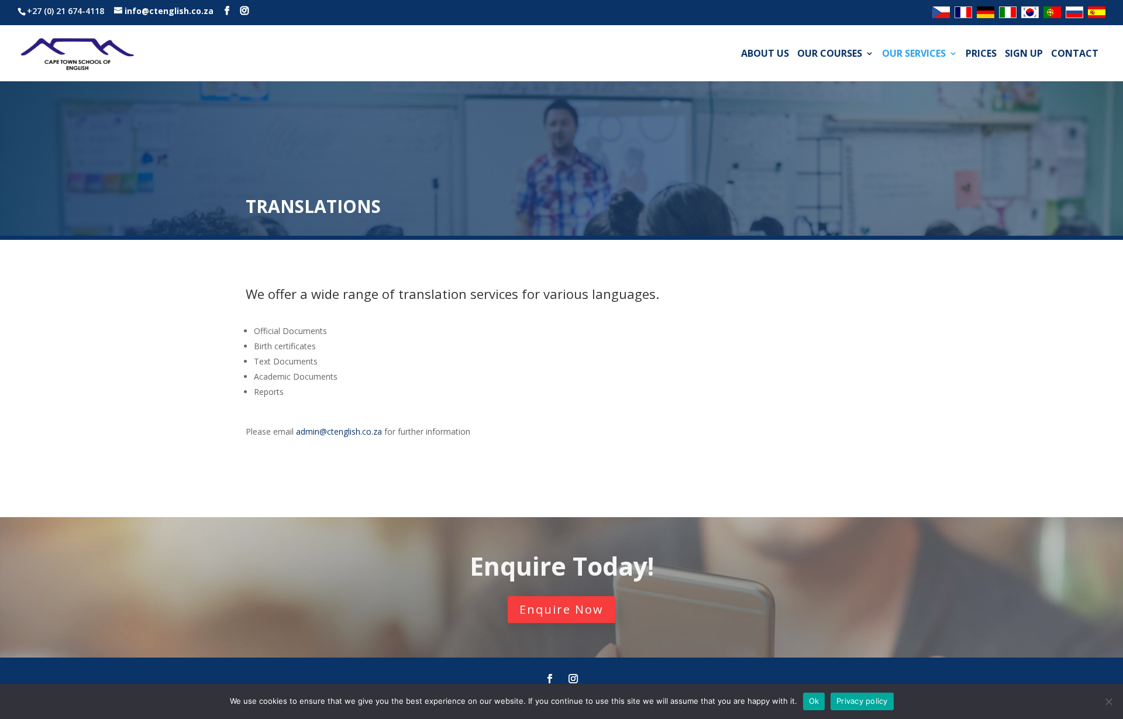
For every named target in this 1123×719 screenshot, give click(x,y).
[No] (1108, 701)
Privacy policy (862, 701)
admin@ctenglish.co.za (339, 431)
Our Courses (829, 54)
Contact (1074, 54)
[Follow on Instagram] (573, 678)
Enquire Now (561, 609)
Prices (981, 54)
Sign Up (1024, 54)
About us (765, 54)
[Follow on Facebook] (549, 678)
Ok (814, 701)
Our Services (914, 54)
